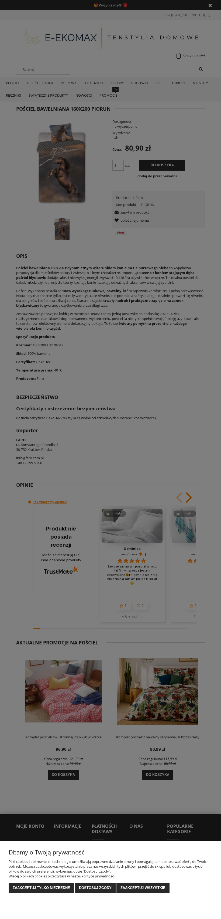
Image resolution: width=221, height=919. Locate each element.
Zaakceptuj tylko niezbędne (41, 888)
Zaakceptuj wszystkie (142, 888)
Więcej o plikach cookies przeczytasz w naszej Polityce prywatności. (62, 876)
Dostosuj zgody (95, 888)
